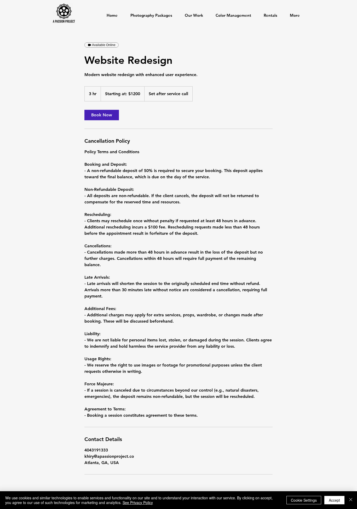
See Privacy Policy (138, 502)
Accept (334, 500)
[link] (101, 115)
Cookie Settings (304, 500)
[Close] (351, 500)
